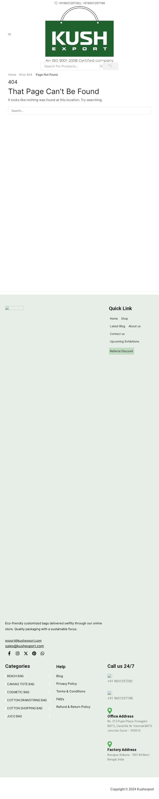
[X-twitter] (26, 653)
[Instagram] (17, 653)
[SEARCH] (147, 110)
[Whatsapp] (42, 653)
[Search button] (110, 66)
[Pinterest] (34, 653)
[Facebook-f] (9, 653)
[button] (10, 3)
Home (12, 74)
